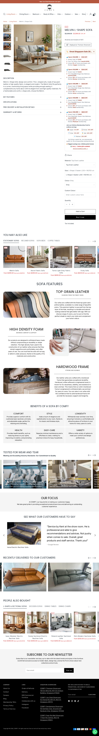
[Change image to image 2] (7, 37)
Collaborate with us (28, 701)
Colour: (69, 181)
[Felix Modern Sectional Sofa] (85, 622)
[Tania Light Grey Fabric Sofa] (61, 257)
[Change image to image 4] (7, 55)
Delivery (25, 692)
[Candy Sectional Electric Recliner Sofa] (38, 622)
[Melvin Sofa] (14, 257)
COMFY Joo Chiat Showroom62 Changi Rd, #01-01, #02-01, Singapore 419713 (50, 700)
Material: (74, 161)
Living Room (13, 21)
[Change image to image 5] (7, 62)
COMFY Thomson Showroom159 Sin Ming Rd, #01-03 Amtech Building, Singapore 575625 (51, 690)
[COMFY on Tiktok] (78, 701)
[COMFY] (49, 7)
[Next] (87, 14)
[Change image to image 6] (7, 69)
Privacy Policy (8, 705)
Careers (6, 695)
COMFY (16, 728)
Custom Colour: (70, 190)
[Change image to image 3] (7, 46)
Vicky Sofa (85, 270)
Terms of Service (9, 709)
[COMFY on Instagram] (72, 701)
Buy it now (80, 217)
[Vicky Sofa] (85, 257)
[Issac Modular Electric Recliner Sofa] (14, 622)
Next (94, 21)
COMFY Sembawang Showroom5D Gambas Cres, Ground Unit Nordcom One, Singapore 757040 (52, 709)
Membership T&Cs (9, 702)
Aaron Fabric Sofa (38, 270)
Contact (6, 692)
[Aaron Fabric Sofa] (38, 257)
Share (69, 155)
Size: (79, 170)
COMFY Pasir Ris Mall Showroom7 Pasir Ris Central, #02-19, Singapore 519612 (52, 718)
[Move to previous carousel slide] (89, 241)
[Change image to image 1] (7, 28)
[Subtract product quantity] (66, 204)
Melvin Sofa (14, 270)
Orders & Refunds (28, 688)
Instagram (25, 704)
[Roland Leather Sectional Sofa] (61, 622)
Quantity (68, 200)
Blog (4, 699)
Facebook (25, 708)
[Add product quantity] (72, 204)
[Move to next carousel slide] (94, 241)
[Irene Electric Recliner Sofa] (24, 533)
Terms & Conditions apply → (80, 148)
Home (5, 21)
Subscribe (92, 694)
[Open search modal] (4, 14)
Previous (87, 21)
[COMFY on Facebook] (69, 701)
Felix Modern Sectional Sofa (85, 636)
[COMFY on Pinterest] (75, 701)
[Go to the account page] (91, 14)
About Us (6, 688)
